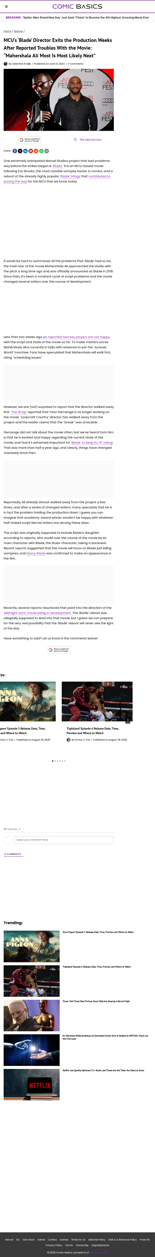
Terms (69, 1245)
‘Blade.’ (57, 166)
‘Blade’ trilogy (70, 176)
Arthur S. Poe (82, 740)
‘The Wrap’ (19, 412)
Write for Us (78, 1239)
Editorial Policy (93, 139)
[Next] (127, 720)
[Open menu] (6, 6)
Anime (41, 1239)
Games (64, 1239)
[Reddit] (36, 151)
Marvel (9, 1239)
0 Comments (75, 64)
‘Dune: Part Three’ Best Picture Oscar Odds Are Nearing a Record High (96, 1001)
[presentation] (97, 701)
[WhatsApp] (41, 151)
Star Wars (29, 1239)
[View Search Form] (148, 6)
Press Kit (145, 1239)
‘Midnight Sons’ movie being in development (37, 613)
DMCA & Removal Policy (122, 1239)
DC (18, 1239)
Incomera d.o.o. (99, 1252)
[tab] (52, 761)
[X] (20, 151)
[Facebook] (15, 151)
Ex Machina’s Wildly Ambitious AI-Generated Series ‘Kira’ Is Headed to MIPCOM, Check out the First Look (105, 1037)
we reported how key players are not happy (76, 337)
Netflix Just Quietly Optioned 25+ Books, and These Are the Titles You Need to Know (103, 1070)
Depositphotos (100, 1245)
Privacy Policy (54, 1245)
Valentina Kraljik (21, 64)
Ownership (82, 1245)
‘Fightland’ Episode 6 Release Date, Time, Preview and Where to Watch (97, 966)
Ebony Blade (36, 553)
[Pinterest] (30, 151)
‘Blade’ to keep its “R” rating (92, 442)
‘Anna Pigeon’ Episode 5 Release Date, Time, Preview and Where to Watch (98, 932)
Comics (52, 1239)
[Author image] (5, 64)
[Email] (46, 151)
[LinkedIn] (25, 151)
